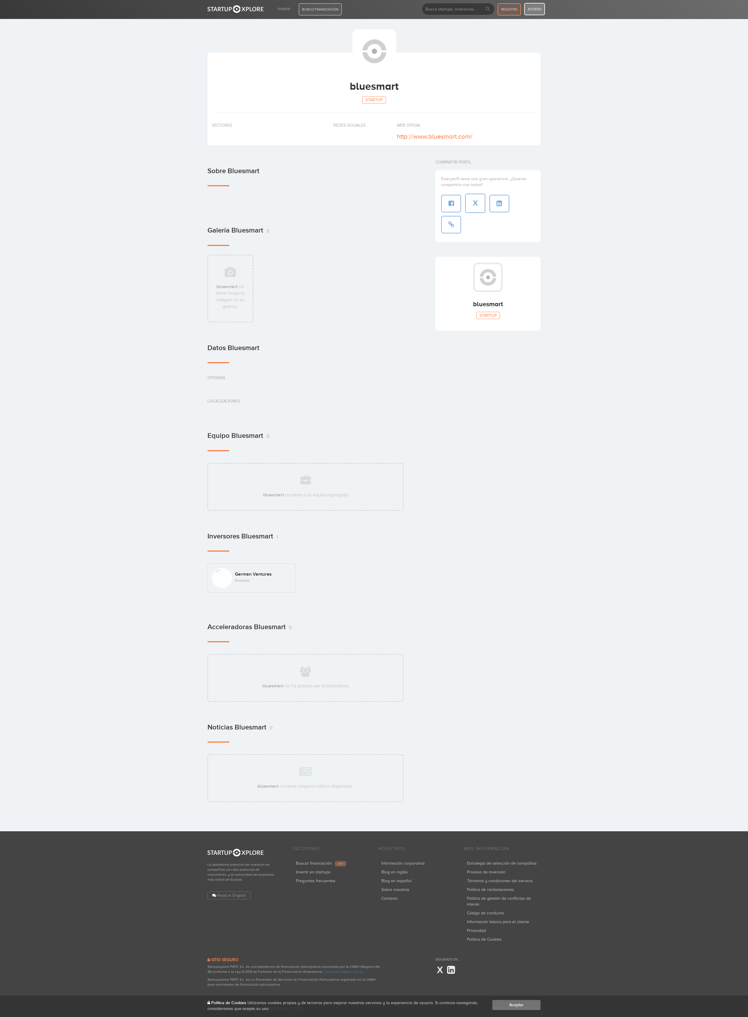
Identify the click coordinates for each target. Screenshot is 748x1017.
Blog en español (396, 881)
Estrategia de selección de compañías (502, 863)
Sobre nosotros (395, 889)
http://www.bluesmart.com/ (434, 136)
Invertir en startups (313, 872)
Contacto (389, 898)
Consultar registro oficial (343, 972)
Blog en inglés (394, 872)
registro (509, 9)
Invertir (284, 8)
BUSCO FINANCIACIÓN (320, 9)
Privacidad (476, 930)
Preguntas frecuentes (315, 881)
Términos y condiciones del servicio (500, 881)
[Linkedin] (451, 970)
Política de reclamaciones (490, 889)
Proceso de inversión (486, 872)
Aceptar (516, 1004)
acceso (534, 9)
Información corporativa (403, 863)
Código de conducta (485, 913)
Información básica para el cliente (498, 922)
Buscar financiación (319, 863)
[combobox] (458, 9)
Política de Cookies (484, 939)
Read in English (231, 895)
